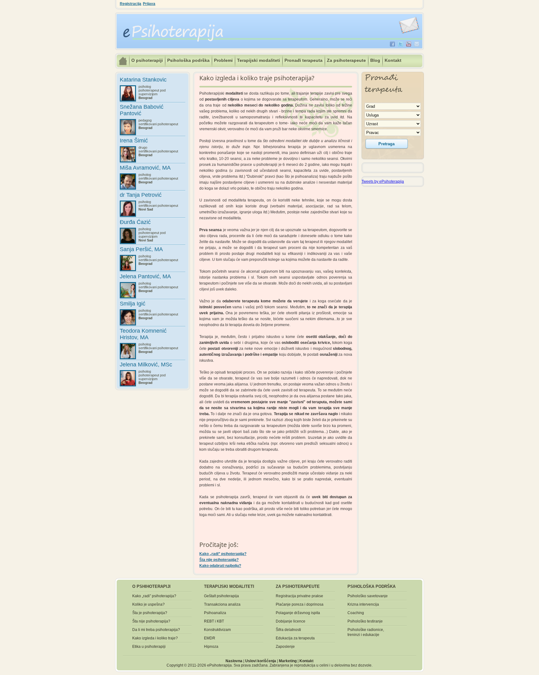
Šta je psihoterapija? (149, 613)
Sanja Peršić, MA (141, 249)
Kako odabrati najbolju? (220, 565)
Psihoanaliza (215, 613)
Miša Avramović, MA (145, 168)
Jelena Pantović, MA (145, 276)
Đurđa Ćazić (135, 222)
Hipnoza (211, 646)
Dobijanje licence (290, 621)
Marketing (288, 661)
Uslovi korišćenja (260, 661)
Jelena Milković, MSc (146, 364)
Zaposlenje (285, 646)
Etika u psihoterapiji (149, 646)
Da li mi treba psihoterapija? (156, 630)
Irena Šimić (134, 140)
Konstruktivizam (217, 630)
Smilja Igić (132, 303)
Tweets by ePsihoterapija (383, 181)
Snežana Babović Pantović (141, 110)
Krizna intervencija (363, 604)
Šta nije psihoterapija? (219, 560)
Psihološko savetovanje (367, 596)
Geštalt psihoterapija (221, 596)
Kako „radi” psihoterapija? (222, 554)
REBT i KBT (214, 621)
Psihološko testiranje (365, 621)
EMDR (209, 638)
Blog (375, 60)
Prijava (149, 4)
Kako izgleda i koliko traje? (155, 638)
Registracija (130, 4)
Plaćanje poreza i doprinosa (299, 604)
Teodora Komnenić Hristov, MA (143, 334)
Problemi (223, 60)
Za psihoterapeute (346, 60)
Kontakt (393, 60)
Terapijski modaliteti (258, 60)
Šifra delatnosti (288, 630)
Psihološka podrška (188, 60)
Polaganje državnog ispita (298, 613)
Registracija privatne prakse (299, 596)
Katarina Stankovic (143, 80)
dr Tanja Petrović (141, 195)
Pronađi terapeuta (303, 60)
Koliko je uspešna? (148, 604)
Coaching (355, 613)
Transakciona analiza (222, 604)
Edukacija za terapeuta (295, 638)
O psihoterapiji (147, 60)
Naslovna (234, 661)
